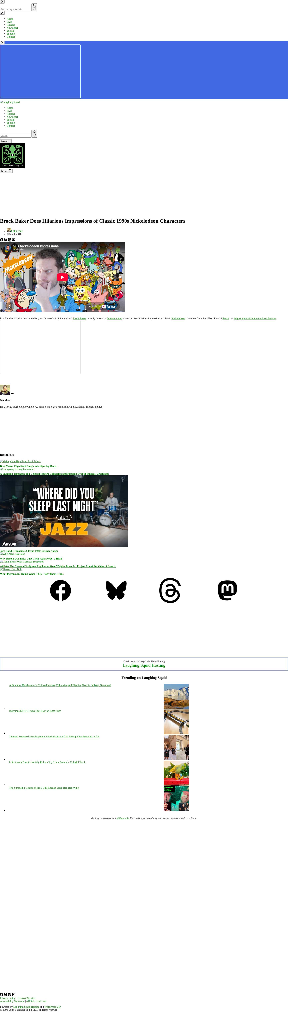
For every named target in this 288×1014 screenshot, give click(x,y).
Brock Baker (79, 318)
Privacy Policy (7, 998)
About (10, 107)
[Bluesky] (6, 240)
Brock (225, 318)
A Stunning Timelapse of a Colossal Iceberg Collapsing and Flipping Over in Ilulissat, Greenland (54, 473)
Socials (10, 119)
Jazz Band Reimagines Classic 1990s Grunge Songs (29, 551)
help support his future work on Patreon (255, 318)
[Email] (13, 240)
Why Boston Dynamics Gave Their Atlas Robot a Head (31, 558)
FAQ (9, 110)
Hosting (11, 113)
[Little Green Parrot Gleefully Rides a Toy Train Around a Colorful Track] (176, 784)
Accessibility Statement (12, 1001)
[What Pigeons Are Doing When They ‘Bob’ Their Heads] (11, 569)
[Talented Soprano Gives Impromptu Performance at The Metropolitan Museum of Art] (176, 759)
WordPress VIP (52, 1006)
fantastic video (114, 318)
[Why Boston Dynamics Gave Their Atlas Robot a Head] (12, 554)
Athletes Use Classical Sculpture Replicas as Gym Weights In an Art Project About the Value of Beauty (58, 566)
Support (11, 122)
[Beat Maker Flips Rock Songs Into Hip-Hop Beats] (20, 461)
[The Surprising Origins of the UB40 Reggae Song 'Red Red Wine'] (176, 810)
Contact (11, 125)
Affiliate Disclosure (36, 1001)
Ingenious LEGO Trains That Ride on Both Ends (35, 710)
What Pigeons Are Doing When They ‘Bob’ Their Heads (32, 573)
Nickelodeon (178, 318)
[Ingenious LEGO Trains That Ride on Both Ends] (176, 733)
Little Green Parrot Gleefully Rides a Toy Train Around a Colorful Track (47, 762)
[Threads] (10, 240)
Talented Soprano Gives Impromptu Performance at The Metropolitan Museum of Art (54, 736)
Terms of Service (26, 998)
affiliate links (123, 818)
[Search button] (34, 134)
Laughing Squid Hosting (144, 665)
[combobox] (15, 136)
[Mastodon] (227, 602)
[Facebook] (2, 240)
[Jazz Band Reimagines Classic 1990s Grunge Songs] (64, 546)
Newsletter (12, 116)
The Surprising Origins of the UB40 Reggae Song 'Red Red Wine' (44, 787)
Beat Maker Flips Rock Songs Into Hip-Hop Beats (28, 466)
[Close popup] (2, 42)
